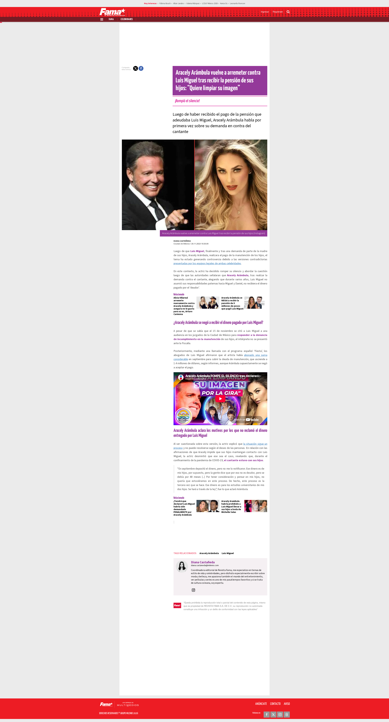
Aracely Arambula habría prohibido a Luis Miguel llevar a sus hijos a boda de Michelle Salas (231, 507)
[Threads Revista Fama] (287, 715)
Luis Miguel (228, 553)
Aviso (287, 703)
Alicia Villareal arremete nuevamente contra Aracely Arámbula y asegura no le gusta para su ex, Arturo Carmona (184, 306)
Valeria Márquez (193, 3)
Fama (111, 19)
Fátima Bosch (165, 3)
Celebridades (127, 19)
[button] (135, 68)
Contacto (275, 703)
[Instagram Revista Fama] (280, 715)
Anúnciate (261, 703)
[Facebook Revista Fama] (267, 715)
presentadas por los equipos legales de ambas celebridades (207, 263)
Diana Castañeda (182, 241)
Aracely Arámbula (209, 553)
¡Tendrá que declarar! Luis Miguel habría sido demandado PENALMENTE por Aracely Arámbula (184, 508)
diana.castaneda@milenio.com (205, 565)
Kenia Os (223, 3)
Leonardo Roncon (237, 3)
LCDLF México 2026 (210, 3)
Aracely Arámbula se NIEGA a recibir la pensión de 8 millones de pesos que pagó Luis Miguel (232, 303)
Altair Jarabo (178, 3)
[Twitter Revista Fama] (273, 715)
